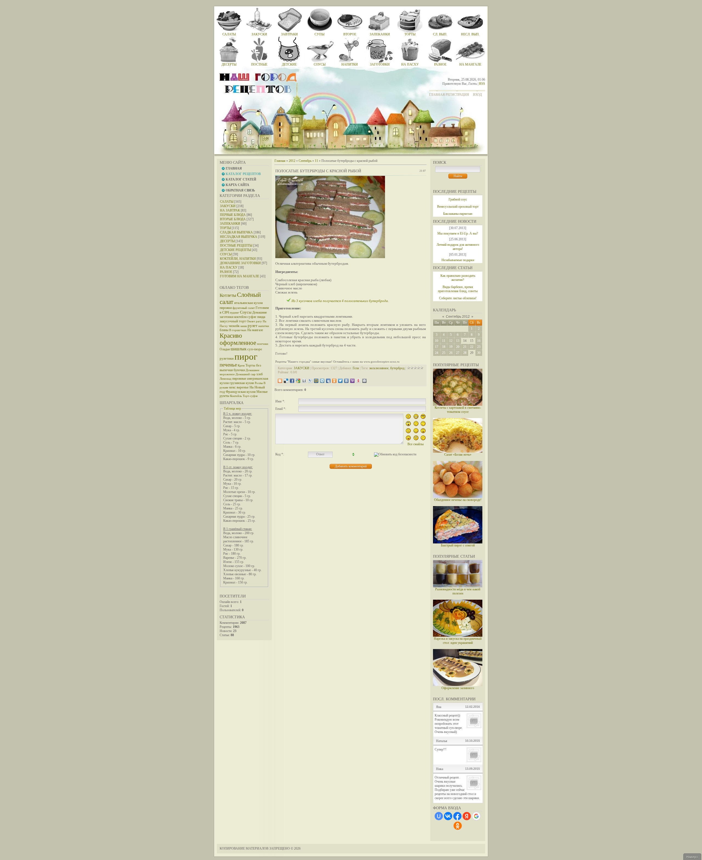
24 (436, 353)
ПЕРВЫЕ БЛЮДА (233, 215)
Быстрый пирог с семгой (458, 545)
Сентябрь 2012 (458, 316)
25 (443, 353)
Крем (241, 365)
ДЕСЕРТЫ (227, 241)
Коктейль (236, 395)
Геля (356, 368)
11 (443, 341)
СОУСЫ (226, 254)
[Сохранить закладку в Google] (298, 381)
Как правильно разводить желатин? (457, 278)
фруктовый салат (244, 307)
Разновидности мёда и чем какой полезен (457, 591)
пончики (262, 343)
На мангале (255, 330)
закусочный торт (233, 321)
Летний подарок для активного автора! (458, 247)
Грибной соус (458, 199)
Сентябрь (305, 161)
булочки (239, 370)
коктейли (240, 317)
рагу (259, 321)
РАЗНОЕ (226, 272)
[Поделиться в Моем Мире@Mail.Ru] (316, 381)
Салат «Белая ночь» (457, 454)
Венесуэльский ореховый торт (458, 206)
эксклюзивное (379, 368)
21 (464, 347)
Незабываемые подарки (457, 260)
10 (436, 341)
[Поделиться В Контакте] (346, 381)
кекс (232, 387)
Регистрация (457, 95)
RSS (482, 84)
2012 (292, 161)
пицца (261, 317)
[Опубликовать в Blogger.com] (280, 381)
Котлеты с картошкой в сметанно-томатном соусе (458, 410)
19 (450, 347)
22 (471, 347)
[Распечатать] (364, 381)
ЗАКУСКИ (228, 206)
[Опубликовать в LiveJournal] (310, 381)
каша (243, 326)
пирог (245, 356)
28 (464, 353)
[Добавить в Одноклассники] (334, 381)
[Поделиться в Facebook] (292, 381)
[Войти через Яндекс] (467, 816)
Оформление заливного (457, 688)
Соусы (245, 312)
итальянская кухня (248, 303)
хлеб (259, 374)
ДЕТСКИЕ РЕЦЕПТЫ (235, 250)
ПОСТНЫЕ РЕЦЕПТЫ (236, 245)
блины (224, 330)
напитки (263, 326)
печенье (228, 365)
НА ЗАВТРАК (230, 210)
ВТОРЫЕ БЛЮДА (233, 219)
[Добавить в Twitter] (340, 381)
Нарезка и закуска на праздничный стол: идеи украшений (458, 641)
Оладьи (225, 349)
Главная (437, 95)
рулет (252, 325)
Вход (477, 95)
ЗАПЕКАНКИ (230, 223)
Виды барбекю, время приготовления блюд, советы (458, 289)
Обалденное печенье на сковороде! (458, 500)
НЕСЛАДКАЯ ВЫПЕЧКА (238, 237)
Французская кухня (241, 392)
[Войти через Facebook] (457, 816)
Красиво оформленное (238, 339)
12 (450, 341)
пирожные (239, 378)
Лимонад (225, 378)
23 (478, 347)
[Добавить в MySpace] (328, 381)
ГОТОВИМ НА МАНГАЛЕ (239, 276)
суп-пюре (254, 349)
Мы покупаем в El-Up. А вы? (457, 233)
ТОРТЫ (225, 228)
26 (450, 353)
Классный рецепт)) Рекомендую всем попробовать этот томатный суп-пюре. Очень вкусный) (449, 724)
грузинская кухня (242, 383)
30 (478, 353)
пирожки (226, 308)
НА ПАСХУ (228, 267)
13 (457, 341)
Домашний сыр (246, 374)
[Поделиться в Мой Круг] (322, 381)
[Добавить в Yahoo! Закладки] (352, 381)
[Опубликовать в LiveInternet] (304, 381)
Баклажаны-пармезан (457, 214)
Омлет (251, 321)
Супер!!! (440, 749)
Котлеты (228, 295)
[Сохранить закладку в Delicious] (286, 381)
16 (478, 341)
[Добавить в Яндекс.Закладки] (358, 381)
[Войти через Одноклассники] (458, 826)
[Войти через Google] (476, 816)
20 (457, 347)
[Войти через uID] (439, 816)
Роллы (259, 383)
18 (443, 347)
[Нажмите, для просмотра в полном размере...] (330, 257)
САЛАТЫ (226, 202)
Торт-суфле (250, 395)
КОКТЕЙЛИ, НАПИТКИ (238, 259)
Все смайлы (415, 444)
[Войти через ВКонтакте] (448, 816)
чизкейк (234, 326)
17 (436, 347)
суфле (251, 317)
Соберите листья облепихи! (458, 298)
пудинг (234, 312)
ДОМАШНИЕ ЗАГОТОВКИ (240, 263)
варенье (243, 387)
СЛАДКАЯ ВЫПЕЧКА (236, 232)
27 (457, 353)
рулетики (227, 358)
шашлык (239, 348)
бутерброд (397, 368)
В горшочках (238, 330)
